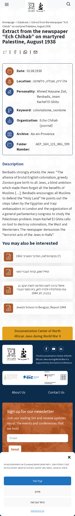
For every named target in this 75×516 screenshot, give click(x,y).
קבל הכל (37, 481)
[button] (69, 457)
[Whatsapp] (25, 52)
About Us (18, 392)
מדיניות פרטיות (37, 510)
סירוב (37, 491)
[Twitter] (5, 52)
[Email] (35, 52)
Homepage (8, 22)
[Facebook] (15, 52)
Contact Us (56, 392)
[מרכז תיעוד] (36, 4)
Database (23, 22)
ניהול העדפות (38, 502)
